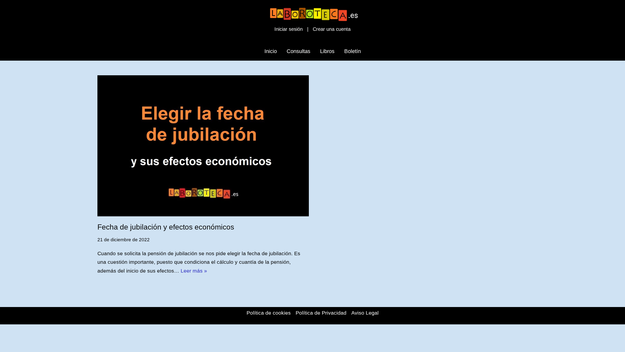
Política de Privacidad (321, 313)
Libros (327, 51)
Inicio (270, 51)
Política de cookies (269, 313)
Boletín (352, 51)
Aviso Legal (365, 313)
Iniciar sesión (288, 29)
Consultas (298, 51)
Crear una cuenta (332, 29)
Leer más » (194, 271)
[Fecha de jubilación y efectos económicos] (203, 145)
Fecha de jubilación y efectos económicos (165, 227)
